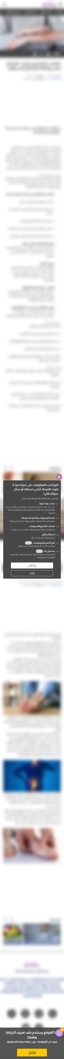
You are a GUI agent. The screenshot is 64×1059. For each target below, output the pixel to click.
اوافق (32, 1052)
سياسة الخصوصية (16, 1041)
